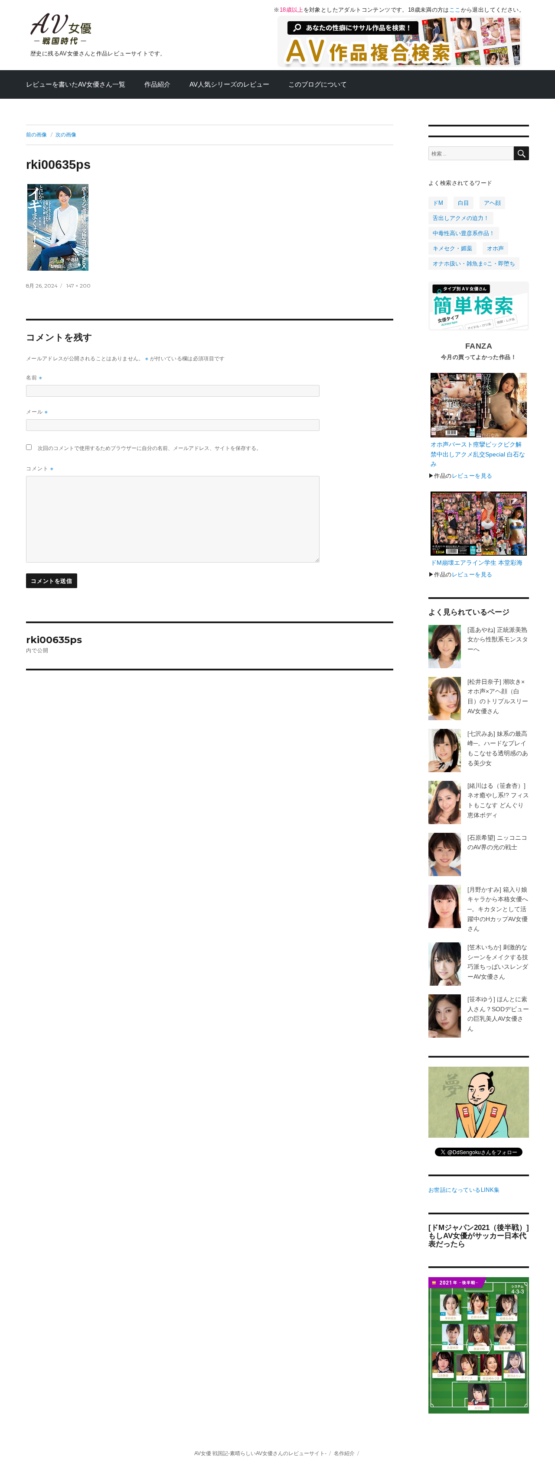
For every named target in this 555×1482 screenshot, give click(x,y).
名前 (34, 377)
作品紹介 (157, 84)
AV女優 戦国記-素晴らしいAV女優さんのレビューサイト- (260, 1453)
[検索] (521, 153)
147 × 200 (78, 286)
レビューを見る (472, 475)
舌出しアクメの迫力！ (461, 218)
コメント (39, 468)
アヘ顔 (492, 203)
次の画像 (66, 135)
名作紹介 (344, 1453)
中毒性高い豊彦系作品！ (464, 233)
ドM (438, 203)
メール (37, 411)
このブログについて (317, 84)
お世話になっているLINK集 (464, 1190)
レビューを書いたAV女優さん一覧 (75, 84)
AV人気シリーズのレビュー (229, 84)
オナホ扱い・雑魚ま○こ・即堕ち (474, 263)
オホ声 (495, 248)
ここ (455, 9)
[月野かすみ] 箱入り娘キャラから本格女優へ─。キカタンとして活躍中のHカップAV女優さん (497, 909)
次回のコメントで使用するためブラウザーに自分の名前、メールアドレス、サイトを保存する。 (149, 448)
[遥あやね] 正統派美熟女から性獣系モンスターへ (497, 639)
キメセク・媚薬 (452, 248)
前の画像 (36, 135)
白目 (463, 203)
